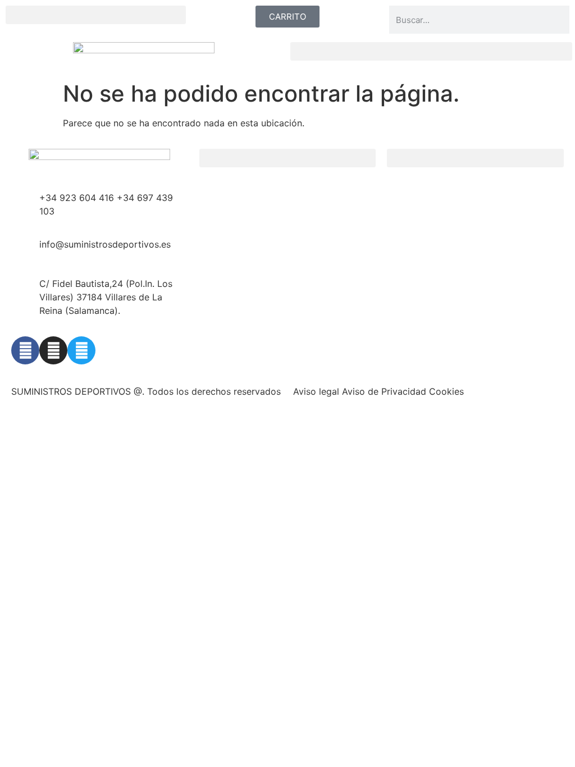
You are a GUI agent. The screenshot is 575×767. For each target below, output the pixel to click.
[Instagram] (53, 350)
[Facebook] (25, 350)
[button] (96, 15)
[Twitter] (81, 350)
